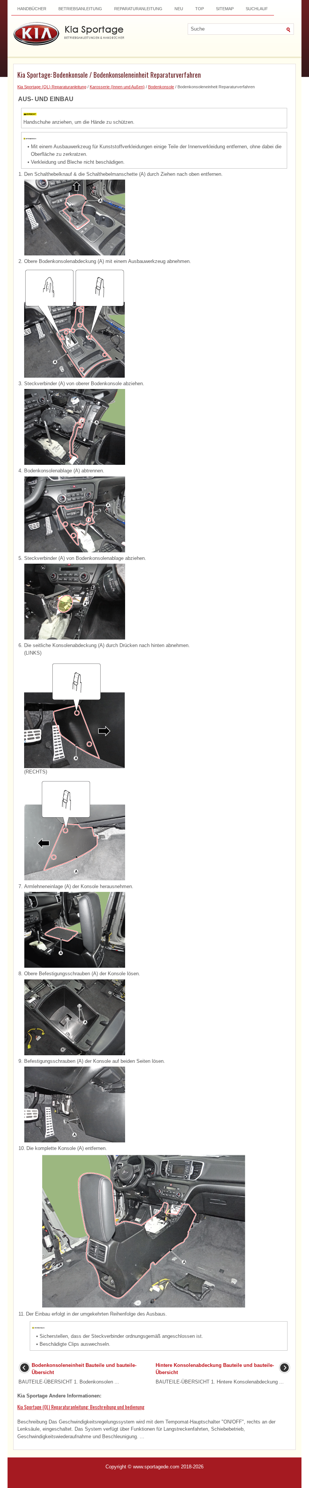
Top (199, 8)
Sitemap (225, 8)
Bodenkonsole (161, 87)
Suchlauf (257, 8)
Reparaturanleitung (138, 8)
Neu (178, 8)
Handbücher (31, 8)
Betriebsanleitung (80, 8)
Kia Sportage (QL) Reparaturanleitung (51, 87)
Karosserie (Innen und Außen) (117, 87)
